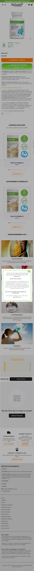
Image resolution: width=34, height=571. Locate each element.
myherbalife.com (17, 297)
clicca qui (24, 287)
